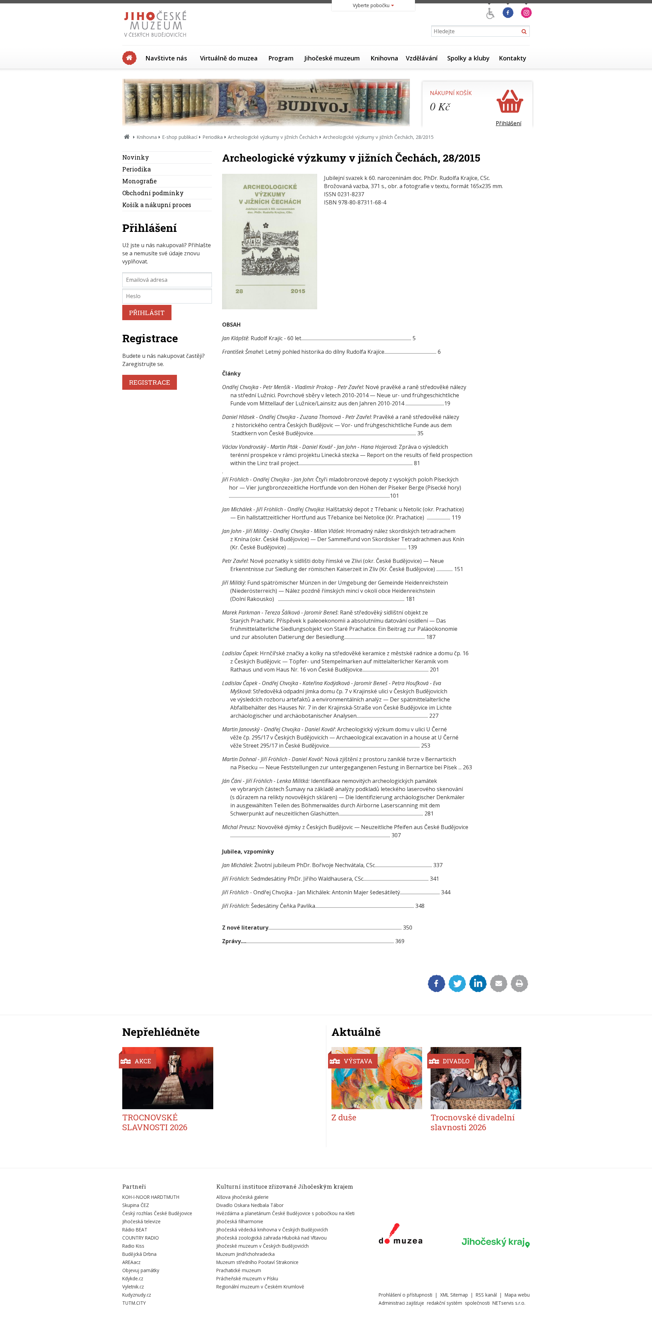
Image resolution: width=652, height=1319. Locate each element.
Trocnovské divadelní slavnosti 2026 (473, 1122)
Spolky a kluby (468, 58)
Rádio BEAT (134, 1229)
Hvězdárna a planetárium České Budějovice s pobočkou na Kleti (285, 1213)
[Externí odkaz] (400, 1234)
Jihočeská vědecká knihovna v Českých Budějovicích (272, 1229)
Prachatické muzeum (238, 1270)
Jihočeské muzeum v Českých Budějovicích (262, 1246)
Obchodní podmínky (153, 193)
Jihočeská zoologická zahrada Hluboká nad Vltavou (271, 1237)
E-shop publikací (179, 137)
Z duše (343, 1117)
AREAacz (131, 1262)
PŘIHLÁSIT (147, 312)
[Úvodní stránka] (156, 38)
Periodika (212, 137)
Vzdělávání (422, 58)
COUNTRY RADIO (140, 1237)
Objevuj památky (140, 1270)
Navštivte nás (166, 58)
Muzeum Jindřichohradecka (245, 1254)
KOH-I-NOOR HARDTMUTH (150, 1197)
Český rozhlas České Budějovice (157, 1213)
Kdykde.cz (132, 1278)
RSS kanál (486, 1294)
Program (281, 58)
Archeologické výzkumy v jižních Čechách (273, 137)
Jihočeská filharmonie (239, 1221)
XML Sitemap (454, 1294)
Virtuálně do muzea (229, 58)
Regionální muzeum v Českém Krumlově (260, 1286)
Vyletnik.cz (133, 1286)
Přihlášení (508, 123)
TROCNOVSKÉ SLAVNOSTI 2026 (154, 1122)
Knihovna (384, 58)
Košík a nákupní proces (156, 205)
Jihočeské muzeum (332, 58)
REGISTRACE (149, 382)
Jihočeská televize (141, 1221)
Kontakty (512, 58)
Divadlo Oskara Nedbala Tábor (250, 1205)
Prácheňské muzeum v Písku (247, 1278)
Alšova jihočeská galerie (242, 1197)
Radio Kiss (133, 1246)
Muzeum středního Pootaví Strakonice (257, 1262)
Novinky (135, 157)
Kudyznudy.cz (136, 1294)
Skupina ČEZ (135, 1205)
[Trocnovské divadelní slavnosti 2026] (476, 1078)
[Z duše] (376, 1078)
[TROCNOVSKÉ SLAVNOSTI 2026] (167, 1078)
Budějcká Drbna (139, 1254)
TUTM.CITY (134, 1303)
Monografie (139, 181)
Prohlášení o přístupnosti (405, 1294)
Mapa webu (517, 1294)
